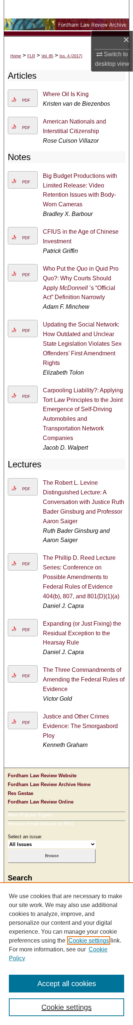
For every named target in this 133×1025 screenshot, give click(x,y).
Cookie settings (88, 940)
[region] (66, 953)
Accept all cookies (66, 984)
